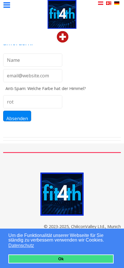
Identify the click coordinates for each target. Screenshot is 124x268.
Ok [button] (61, 258)
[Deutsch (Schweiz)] (62, 41)
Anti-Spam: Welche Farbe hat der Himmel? (45, 88)
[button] (37, 246)
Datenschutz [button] (21, 245)
